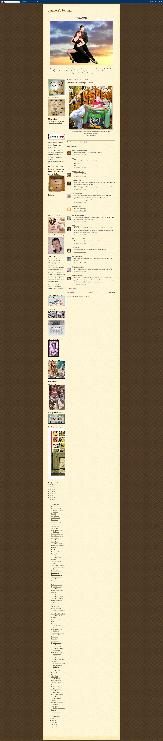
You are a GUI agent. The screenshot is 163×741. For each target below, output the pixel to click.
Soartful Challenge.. (56, 673)
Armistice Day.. (55, 641)
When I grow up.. (56, 684)
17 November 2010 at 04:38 (80, 176)
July (53, 720)
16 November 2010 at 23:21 (80, 154)
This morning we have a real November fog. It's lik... (58, 567)
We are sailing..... (55, 700)
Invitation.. (54, 559)
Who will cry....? (55, 619)
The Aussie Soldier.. (56, 712)
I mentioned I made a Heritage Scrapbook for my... (57, 625)
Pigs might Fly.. (55, 675)
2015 (51, 489)
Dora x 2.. (54, 639)
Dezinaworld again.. (56, 585)
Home (91, 292)
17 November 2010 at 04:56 (80, 189)
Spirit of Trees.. (55, 606)
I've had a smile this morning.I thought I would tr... (57, 510)
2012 (51, 495)
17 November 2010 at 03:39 (80, 167)
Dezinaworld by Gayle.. (57, 590)
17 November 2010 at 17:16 (80, 252)
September (54, 716)
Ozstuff (76, 276)
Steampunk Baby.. (56, 554)
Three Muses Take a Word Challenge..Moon (58, 614)
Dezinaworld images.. (56, 575)
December (54, 502)
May (53, 725)
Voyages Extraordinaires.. (58, 581)
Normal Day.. (54, 637)
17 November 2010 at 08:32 (80, 234)
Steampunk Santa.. (56, 571)
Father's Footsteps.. (56, 551)
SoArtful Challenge (56, 522)
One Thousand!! (55, 518)
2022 (51, 485)
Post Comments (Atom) (82, 297)
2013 (51, 493)
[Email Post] (85, 141)
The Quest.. (54, 661)
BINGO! (53, 514)
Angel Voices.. (55, 516)
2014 (51, 491)
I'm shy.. (53, 710)
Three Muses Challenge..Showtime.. (58, 707)
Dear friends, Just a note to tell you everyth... (57, 653)
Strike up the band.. (56, 680)
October (54, 714)
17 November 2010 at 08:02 (80, 221)
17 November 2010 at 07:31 (80, 211)
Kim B (76, 206)
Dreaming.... (54, 520)
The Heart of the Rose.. (57, 598)
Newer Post (70, 292)
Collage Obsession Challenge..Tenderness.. (58, 610)
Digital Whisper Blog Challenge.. (56, 539)
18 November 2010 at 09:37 (80, 263)
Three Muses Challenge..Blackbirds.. (58, 658)
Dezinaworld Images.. (57, 534)
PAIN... (53, 621)
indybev (76, 226)
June (53, 722)
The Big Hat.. (54, 528)
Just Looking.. (55, 573)
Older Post (112, 292)
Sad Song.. (54, 604)
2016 (51, 487)
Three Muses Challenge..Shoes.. (56, 542)
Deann (76, 180)
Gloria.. (53, 506)
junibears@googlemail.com (55, 123)
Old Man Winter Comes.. (57, 524)
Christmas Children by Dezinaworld (57, 703)
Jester (76, 256)
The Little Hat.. (55, 526)
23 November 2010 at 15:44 (80, 284)
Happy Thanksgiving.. (57, 536)
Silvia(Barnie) (78, 150)
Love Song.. (54, 549)
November (54, 504)
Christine (77, 215)
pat (75, 159)
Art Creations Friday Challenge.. (56, 531)
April (53, 727)
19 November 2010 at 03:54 (80, 271)
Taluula (76, 193)
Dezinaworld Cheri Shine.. (58, 545)
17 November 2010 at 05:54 (80, 202)
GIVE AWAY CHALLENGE (55, 677)
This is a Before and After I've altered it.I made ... (58, 634)
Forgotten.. (54, 547)
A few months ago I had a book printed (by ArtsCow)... (58, 665)
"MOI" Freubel (79, 172)
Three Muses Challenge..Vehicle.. (57, 595)
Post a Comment (72, 288)
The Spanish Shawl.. (56, 698)
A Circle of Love (55, 692)
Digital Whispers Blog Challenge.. (57, 695)
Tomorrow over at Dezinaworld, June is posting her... (57, 648)
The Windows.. (55, 583)
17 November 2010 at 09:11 (80, 243)
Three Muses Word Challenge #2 (56, 670)
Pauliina (77, 267)
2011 (51, 497)
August (54, 718)
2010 (51, 500)
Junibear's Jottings (60, 10)
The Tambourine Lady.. (57, 682)
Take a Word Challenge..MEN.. (56, 556)
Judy (75, 247)
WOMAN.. (54, 592)
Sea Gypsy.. (54, 617)
